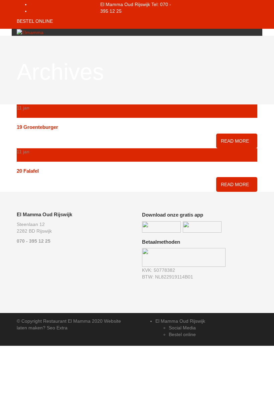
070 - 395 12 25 (33, 241)
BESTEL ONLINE (35, 21)
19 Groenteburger (37, 127)
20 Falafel (28, 171)
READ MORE (235, 141)
